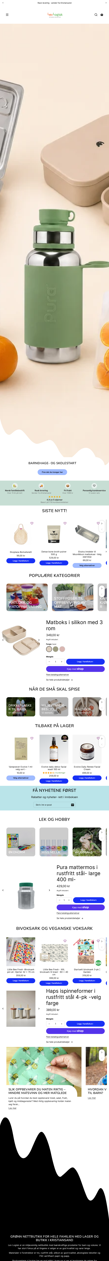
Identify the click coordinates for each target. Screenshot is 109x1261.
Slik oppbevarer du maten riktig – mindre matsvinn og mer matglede (38, 1091)
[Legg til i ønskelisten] (32, 523)
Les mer (12, 1108)
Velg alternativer (87, 565)
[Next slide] (39, 640)
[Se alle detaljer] (20, 534)
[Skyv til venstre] (102, 529)
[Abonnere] (73, 805)
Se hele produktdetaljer (58, 679)
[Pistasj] (55, 649)
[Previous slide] (3, 640)
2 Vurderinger (59, 773)
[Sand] (49, 649)
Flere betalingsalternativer (57, 674)
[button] (96, 15)
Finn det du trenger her (52, 472)
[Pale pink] (62, 649)
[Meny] (7, 15)
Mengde (49, 657)
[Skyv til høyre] (102, 523)
